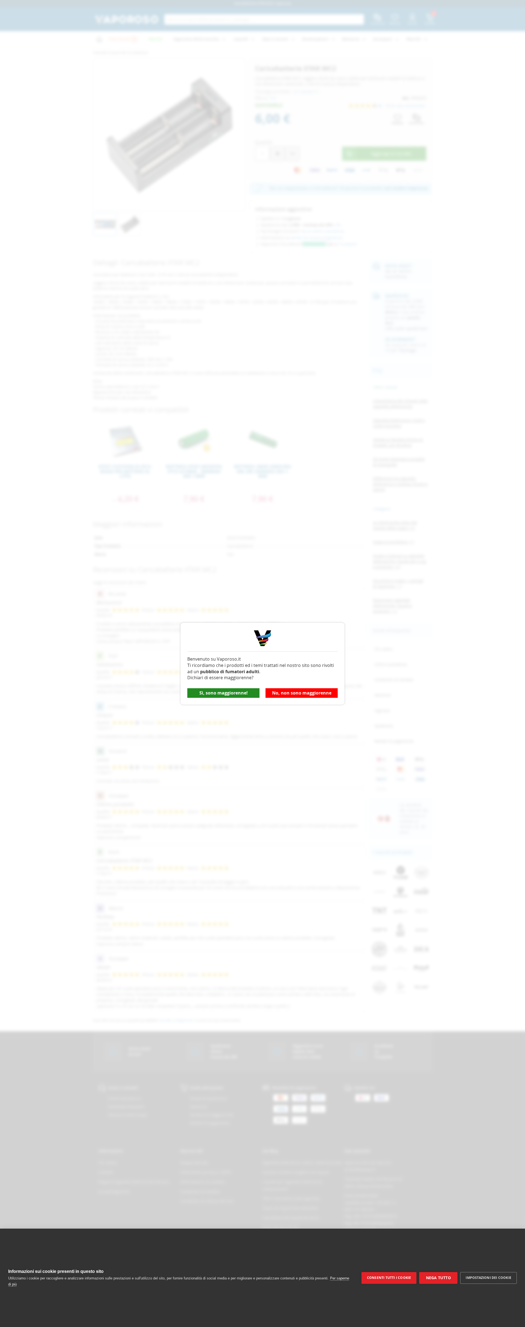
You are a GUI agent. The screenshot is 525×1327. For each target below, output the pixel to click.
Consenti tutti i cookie (389, 1277)
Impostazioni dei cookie (488, 1277)
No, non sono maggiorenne (301, 693)
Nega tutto (438, 1277)
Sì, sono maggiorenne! (223, 693)
